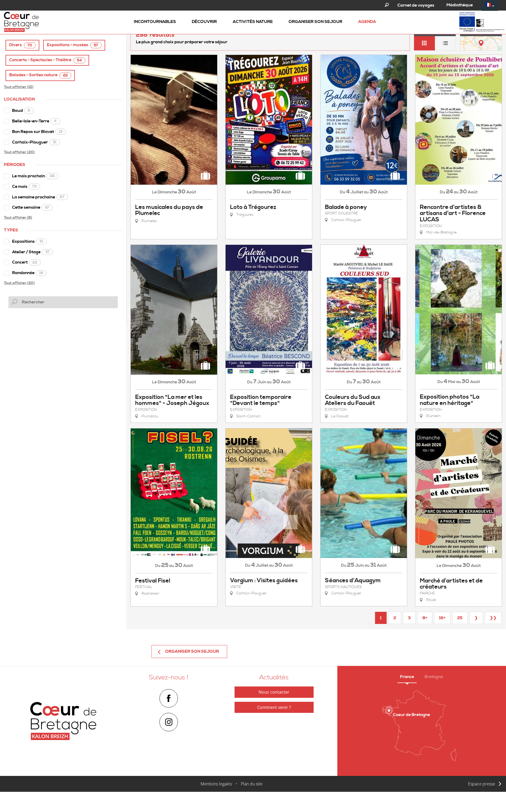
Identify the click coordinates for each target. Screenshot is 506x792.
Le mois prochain (33, 176)
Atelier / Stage (31, 252)
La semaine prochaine (38, 197)
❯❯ (493, 618)
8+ (424, 618)
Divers (20, 45)
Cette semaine (30, 207)
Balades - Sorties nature (38, 75)
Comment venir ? (274, 707)
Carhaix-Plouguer (34, 142)
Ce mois (24, 186)
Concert (24, 262)
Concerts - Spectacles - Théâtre (45, 60)
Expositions (27, 241)
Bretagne (434, 676)
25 (460, 618)
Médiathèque (459, 5)
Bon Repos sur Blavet (37, 131)
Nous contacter (274, 692)
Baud (21, 110)
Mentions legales (216, 784)
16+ (442, 618)
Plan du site (251, 784)
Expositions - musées (72, 45)
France (407, 676)
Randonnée (27, 272)
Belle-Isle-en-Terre (34, 121)
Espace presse (481, 784)
